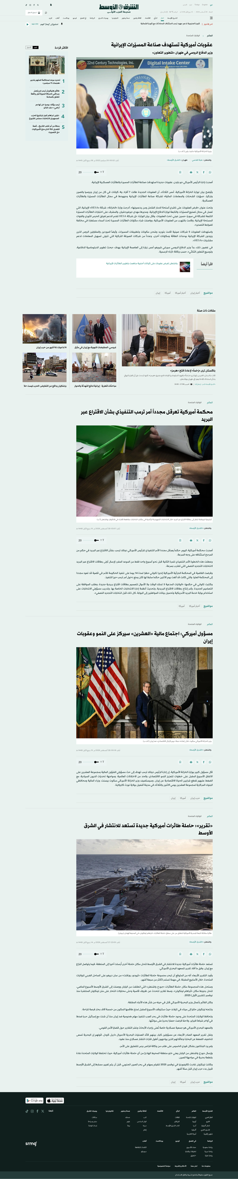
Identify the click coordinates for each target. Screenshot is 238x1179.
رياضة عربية (209, 1152)
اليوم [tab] (35, 47)
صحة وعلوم (126, 18)
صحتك (127, 1118)
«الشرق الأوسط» (174, 160)
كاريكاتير (177, 1122)
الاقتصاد (147, 18)
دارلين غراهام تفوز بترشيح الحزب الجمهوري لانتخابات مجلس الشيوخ (44, 117)
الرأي (155, 18)
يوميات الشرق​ (103, 18)
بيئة (128, 1126)
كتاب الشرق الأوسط (173, 1126)
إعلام (145, 1130)
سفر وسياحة (92, 1122)
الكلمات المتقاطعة (141, 1148)
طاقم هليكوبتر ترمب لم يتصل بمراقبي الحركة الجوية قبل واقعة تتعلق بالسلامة (45, 94)
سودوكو (144, 1152)
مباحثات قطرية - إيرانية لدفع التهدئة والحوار (95, 386)
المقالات (177, 1118)
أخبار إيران (195, 293)
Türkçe (197, 5)
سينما (145, 1126)
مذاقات (94, 1118)
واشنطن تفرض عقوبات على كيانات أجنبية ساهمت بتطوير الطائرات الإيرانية (142, 263)
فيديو (75, 18)
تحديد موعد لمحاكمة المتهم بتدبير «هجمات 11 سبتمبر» (45, 82)
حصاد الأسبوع (191, 1148)
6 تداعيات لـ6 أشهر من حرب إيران (51, 347)
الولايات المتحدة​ (193, 35)
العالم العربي (209, 1118)
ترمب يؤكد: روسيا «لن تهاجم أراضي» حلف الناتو (48, 106)
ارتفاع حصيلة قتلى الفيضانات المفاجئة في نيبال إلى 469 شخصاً (173, 24)
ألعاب (57, 18)
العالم (162, 18)
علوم (128, 1122)
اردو (191, 5)
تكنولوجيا (115, 18)
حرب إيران (195, 798)
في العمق (83, 18)
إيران (158, 293)
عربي (211, 5)
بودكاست (66, 18)
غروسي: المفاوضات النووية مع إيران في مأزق (95, 347)
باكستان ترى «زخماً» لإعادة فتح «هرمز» (192, 371)
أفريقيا (194, 1130)
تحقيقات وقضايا (190, 1152)
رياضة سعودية (208, 1148)
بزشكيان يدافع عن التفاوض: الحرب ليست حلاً (45, 386)
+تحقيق (193, 1156)
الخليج (208, 1122)
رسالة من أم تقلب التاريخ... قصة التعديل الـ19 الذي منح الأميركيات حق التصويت (46, 129)
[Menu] (211, 18)
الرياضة (92, 18)
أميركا (168, 293)
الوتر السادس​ (142, 1122)
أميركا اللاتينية (191, 1134)
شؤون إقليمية (208, 1134)
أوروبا (194, 1122)
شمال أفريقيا (205, 1126)
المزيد (50, 18)
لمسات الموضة (92, 1126)
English (205, 5)
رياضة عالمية (209, 1156)
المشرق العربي (205, 1130)
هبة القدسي (197, 160)
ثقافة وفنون (137, 18)
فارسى (185, 5)
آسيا (194, 1126)
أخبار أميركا (180, 293)
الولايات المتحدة (191, 1118)
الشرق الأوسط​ (172, 18)
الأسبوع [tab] (29, 47)
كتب (145, 1118)
